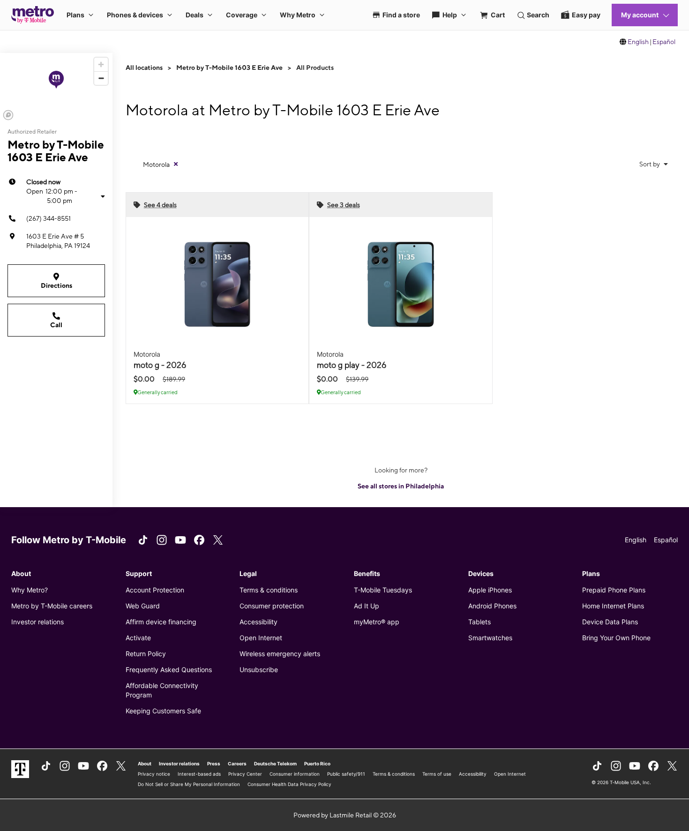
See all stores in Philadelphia (401, 486)
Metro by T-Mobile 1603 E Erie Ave (229, 67)
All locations (144, 67)
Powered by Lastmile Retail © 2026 (344, 815)
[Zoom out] (101, 78)
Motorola (156, 164)
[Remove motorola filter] (176, 164)
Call (56, 325)
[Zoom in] (101, 64)
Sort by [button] (650, 164)
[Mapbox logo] (8, 115)
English (638, 41)
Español (663, 41)
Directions (56, 285)
